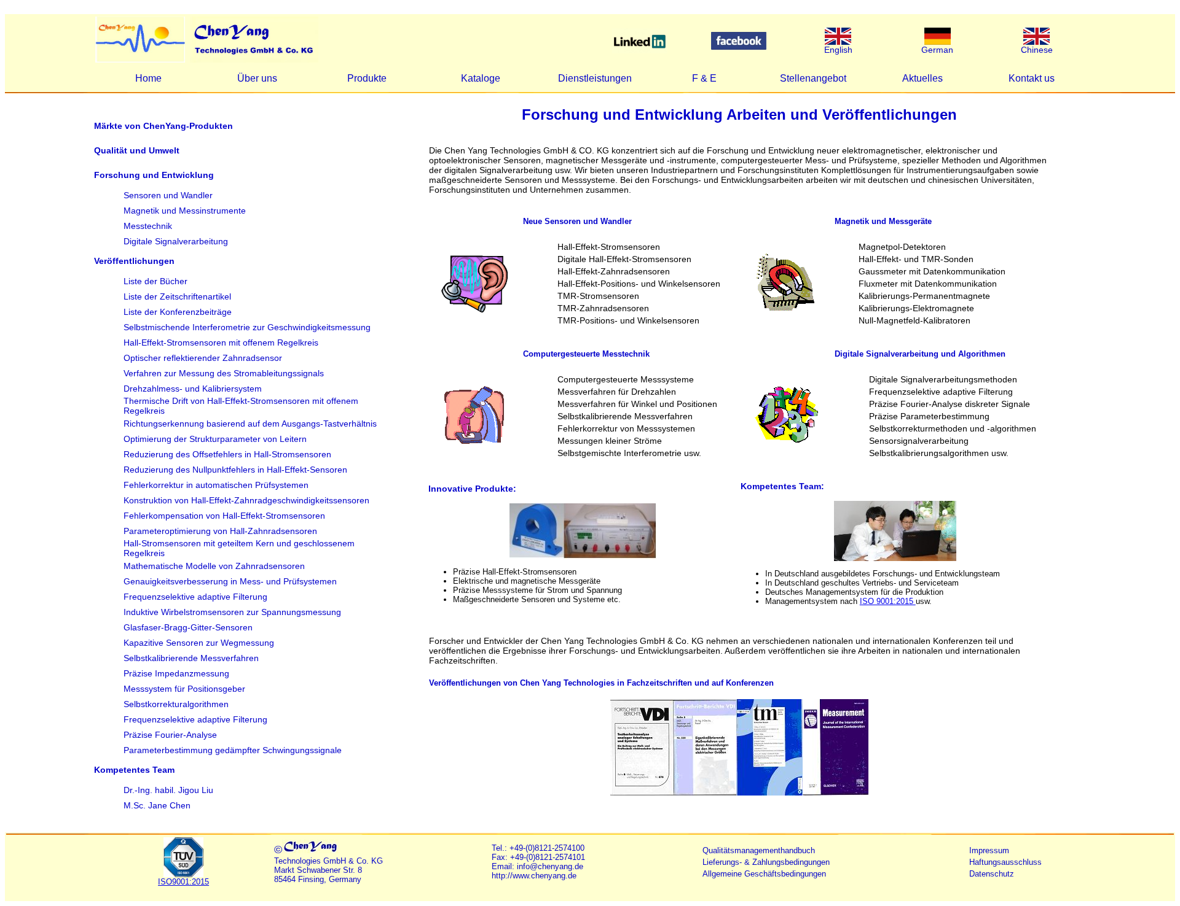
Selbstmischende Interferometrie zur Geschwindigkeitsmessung (247, 327)
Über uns (257, 78)
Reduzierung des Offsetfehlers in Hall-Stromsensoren (227, 454)
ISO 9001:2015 (888, 601)
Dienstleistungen (595, 78)
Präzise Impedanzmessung (176, 673)
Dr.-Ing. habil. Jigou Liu (168, 790)
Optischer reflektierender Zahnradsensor (203, 358)
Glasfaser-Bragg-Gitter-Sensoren (188, 627)
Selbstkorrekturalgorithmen (176, 704)
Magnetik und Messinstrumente (185, 210)
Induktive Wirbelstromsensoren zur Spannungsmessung (232, 612)
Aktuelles (922, 78)
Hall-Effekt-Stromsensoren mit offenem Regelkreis (221, 342)
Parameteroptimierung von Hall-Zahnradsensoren (220, 531)
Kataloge (480, 78)
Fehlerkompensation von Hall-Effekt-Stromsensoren (224, 516)
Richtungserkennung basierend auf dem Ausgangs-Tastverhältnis (250, 423)
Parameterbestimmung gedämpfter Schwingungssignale (233, 750)
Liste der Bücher (155, 281)
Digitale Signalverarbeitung (176, 241)
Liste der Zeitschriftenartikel (177, 296)
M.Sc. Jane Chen (157, 805)
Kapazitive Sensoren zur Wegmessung (199, 643)
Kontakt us (1032, 78)
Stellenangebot (813, 78)
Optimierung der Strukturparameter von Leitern (215, 439)
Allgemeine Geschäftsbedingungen (764, 873)
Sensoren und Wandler (168, 195)
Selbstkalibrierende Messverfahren (191, 658)
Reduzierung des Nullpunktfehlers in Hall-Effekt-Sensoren (235, 469)
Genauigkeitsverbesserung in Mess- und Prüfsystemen (230, 581)
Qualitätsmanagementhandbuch (758, 850)
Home (148, 78)
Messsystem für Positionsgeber (184, 689)
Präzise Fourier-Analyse (170, 735)
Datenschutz (991, 873)
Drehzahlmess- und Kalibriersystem (193, 388)
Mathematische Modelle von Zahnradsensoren (214, 566)
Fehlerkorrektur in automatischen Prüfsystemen (216, 485)
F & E (704, 78)
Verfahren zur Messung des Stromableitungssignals (224, 373)
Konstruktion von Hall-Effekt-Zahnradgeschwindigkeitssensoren (246, 500)
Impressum (989, 850)
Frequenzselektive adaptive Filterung (195, 597)
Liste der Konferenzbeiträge (178, 312)
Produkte (367, 78)
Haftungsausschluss (1005, 862)
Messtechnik (148, 226)
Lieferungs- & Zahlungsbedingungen (766, 862)
